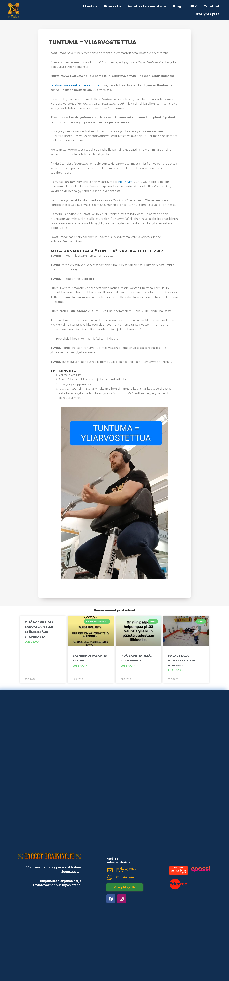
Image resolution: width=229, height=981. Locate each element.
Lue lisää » (32, 641)
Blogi (178, 6)
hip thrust (125, 181)
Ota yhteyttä (207, 14)
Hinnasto (112, 6)
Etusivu (90, 6)
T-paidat (212, 6)
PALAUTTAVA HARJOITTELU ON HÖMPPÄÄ (181, 660)
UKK (193, 6)
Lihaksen (75, 85)
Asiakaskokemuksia (147, 6)
